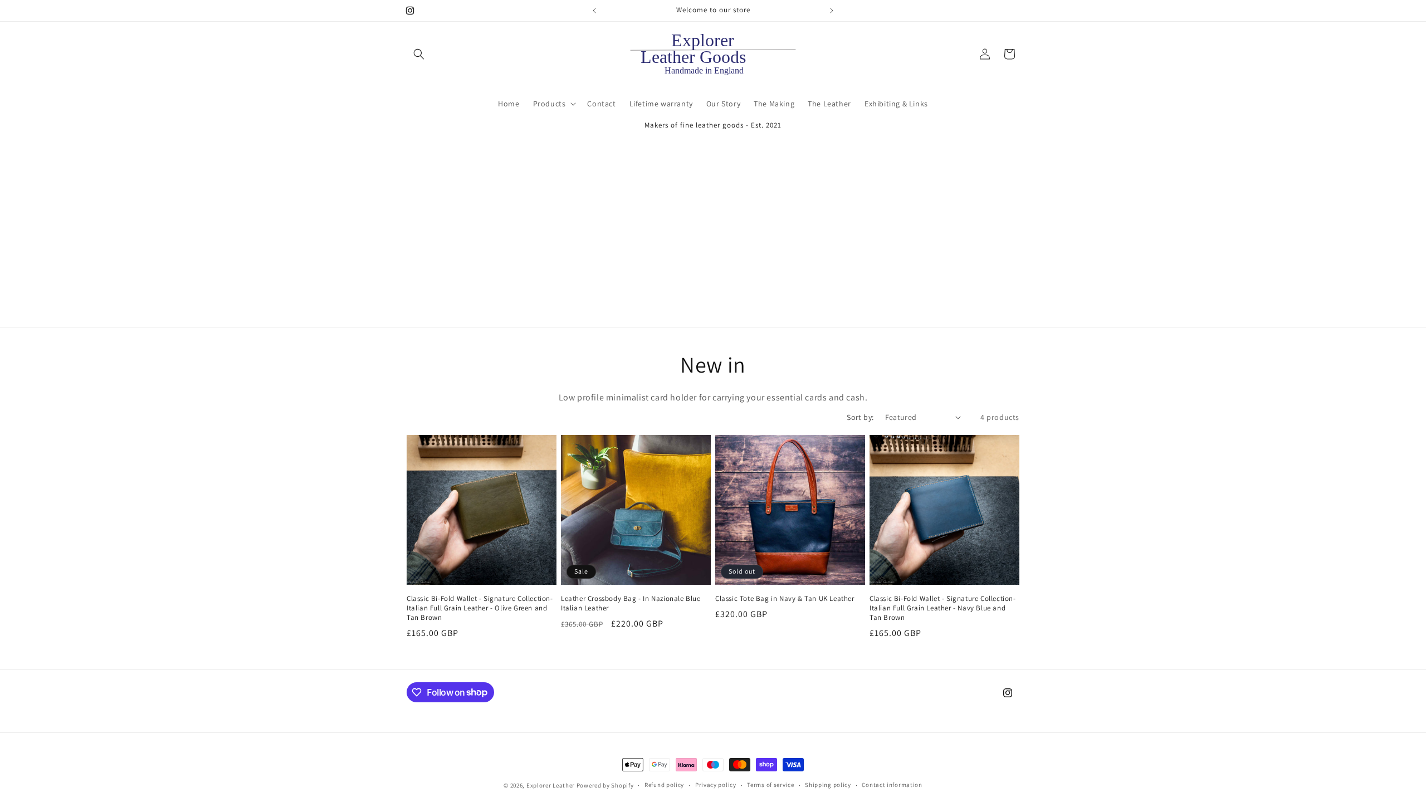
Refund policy (664, 785)
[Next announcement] (831, 10)
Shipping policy (828, 785)
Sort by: (860, 417)
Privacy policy (715, 785)
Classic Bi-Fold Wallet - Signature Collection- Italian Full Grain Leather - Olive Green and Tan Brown (480, 608)
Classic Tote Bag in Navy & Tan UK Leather (784, 598)
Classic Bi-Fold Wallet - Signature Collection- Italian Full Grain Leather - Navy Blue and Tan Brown (943, 608)
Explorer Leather (550, 785)
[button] (419, 54)
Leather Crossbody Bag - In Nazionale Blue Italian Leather (631, 603)
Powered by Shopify (605, 785)
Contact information (892, 785)
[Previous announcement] (594, 10)
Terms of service (770, 785)
